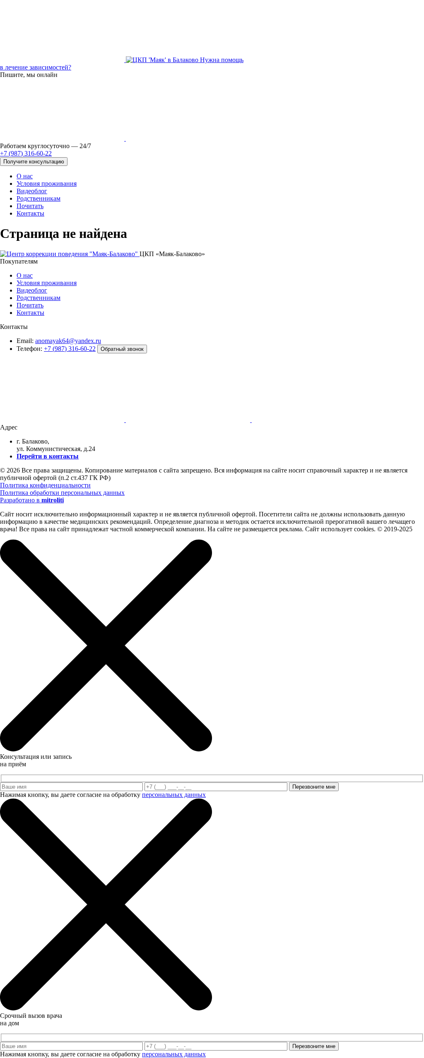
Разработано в (32, 500)
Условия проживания (47, 183)
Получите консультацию (33, 161)
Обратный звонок (122, 349)
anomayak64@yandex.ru (68, 340)
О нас (25, 176)
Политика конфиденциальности (45, 485)
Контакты (30, 213)
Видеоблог (32, 190)
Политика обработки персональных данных (62, 492)
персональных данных (174, 794)
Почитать (30, 205)
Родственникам (38, 198)
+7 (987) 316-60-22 (70, 348)
